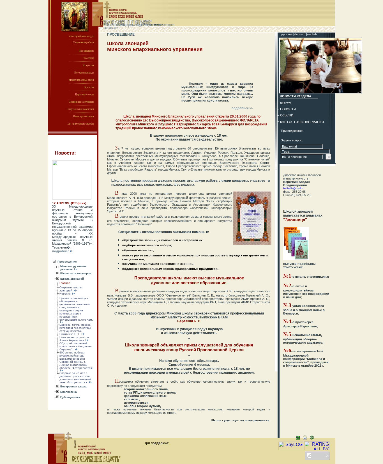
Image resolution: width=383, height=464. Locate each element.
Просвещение (86, 50)
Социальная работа (83, 42)
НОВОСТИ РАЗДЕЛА (295, 96)
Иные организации (83, 116)
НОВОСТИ (288, 109)
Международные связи (81, 80)
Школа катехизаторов (75, 273)
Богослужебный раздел (81, 36)
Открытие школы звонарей (70, 289)
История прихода (84, 72)
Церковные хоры (84, 94)
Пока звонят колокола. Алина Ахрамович (74, 339)
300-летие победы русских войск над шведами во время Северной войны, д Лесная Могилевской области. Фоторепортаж (76, 360)
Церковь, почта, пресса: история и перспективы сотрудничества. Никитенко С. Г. (75, 329)
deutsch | (301, 34)
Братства (89, 87)
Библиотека (68, 391)
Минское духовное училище (73, 268)
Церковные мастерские (81, 101)
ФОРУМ (285, 103)
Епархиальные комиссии (80, 109)
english (312, 34)
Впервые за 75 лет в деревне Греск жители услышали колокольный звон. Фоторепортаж (75, 377)
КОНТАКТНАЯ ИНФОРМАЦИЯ (302, 122)
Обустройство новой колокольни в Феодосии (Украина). (75, 346)
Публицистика (70, 397)
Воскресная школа (73, 386)
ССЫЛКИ (286, 115)
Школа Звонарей (72, 278)
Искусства (88, 65)
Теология (89, 58)
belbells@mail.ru (293, 188)
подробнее (60, 251)
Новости (65, 293)
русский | (288, 34)
